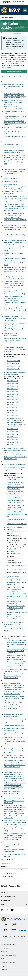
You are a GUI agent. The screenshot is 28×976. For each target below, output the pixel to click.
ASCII (20, 531)
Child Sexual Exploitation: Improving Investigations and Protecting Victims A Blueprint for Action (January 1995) (15, 95)
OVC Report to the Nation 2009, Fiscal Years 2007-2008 (15, 492)
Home (2, 17)
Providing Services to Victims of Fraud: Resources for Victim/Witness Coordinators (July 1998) (15, 675)
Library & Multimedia (9, 17)
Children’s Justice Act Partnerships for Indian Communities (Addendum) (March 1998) (14, 102)
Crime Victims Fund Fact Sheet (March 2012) (15, 133)
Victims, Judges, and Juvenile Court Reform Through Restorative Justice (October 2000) (14, 800)
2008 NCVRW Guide (12, 405)
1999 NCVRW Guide (12, 437)
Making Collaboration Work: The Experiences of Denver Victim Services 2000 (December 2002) (14, 318)
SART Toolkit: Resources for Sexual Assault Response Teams (14, 715)
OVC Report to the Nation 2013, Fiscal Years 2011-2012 (15, 483)
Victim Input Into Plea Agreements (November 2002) (16, 618)
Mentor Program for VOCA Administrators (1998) (11, 334)
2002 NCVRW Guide (12, 428)
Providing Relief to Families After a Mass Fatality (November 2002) (15, 670)
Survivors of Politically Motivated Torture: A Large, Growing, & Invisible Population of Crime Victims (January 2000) (14, 740)
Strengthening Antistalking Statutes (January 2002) (17, 613)
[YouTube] (12, 910)
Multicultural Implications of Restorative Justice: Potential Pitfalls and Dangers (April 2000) (15, 340)
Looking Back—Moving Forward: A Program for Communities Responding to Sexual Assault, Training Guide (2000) (15, 309)
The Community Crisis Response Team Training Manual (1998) (15, 117)
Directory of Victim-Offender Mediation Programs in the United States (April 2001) (15, 162)
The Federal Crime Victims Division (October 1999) (13, 192)
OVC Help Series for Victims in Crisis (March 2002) (14, 528)
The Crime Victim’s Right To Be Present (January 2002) (15, 579)
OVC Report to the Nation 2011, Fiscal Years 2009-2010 (15, 487)
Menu (25, 10)
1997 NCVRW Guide (12, 442)
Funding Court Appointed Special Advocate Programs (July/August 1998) (15, 218)
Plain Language (4, 948)
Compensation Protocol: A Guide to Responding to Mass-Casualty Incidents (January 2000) (15, 122)
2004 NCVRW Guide (12, 415)
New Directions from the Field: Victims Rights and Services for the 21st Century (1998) (15, 450)
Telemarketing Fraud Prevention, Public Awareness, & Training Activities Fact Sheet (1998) (15, 751)
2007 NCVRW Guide (12, 407)
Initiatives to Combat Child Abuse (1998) (13, 254)
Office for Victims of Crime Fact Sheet (14, 464)
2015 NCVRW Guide (12, 386)
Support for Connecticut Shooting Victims (13, 734)
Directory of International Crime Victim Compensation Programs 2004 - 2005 (15, 156)
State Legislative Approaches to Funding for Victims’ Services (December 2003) (16, 607)
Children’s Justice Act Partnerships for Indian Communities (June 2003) (14, 108)
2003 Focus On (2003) (10, 184)
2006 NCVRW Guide (12, 410)
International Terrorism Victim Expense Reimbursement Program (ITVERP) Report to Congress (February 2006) (15, 269)
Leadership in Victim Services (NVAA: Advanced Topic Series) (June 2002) (14, 278)
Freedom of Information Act (8, 962)
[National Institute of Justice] (22, 925)
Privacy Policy (4, 951)
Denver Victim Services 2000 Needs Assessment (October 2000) (14, 151)
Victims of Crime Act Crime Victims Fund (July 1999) (14, 817)
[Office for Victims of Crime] (14, 931)
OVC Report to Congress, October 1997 (16, 520)
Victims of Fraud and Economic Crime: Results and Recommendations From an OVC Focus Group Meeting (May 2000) (15, 822)
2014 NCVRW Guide (12, 388)
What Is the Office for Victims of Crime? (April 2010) (15, 846)
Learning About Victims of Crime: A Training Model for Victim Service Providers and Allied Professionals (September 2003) (14, 284)
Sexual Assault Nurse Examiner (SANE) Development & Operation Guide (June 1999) (15, 721)
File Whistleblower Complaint (8, 944)
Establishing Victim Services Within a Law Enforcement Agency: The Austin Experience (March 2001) (14, 171)
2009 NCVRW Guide (12, 402)
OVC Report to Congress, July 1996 (17, 523)
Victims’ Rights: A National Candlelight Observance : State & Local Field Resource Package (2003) (16, 423)
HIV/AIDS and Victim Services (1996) (14, 235)
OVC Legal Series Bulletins (11, 576)
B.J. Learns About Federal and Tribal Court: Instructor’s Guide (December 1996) (14, 86)
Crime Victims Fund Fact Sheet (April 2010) (14, 137)
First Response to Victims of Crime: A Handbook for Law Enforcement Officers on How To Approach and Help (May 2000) (15, 199)
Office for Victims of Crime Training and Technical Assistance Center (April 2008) (15, 469)
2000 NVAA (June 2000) (13, 363)
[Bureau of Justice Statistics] (14, 926)
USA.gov (3, 966)
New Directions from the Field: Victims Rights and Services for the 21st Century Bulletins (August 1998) (15, 456)
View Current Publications (14, 71)
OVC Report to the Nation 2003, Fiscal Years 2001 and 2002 (15, 506)
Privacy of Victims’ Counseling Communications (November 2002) (17, 593)
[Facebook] (2, 910)
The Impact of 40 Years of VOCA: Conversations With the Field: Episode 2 (16, 664)
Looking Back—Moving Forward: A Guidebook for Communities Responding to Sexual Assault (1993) (14, 292)
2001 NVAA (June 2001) (13, 360)
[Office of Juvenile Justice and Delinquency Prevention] (5, 931)
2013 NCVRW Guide (12, 391)
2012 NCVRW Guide (12, 394)
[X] (8, 910)
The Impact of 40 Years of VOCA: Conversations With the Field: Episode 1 (16, 657)
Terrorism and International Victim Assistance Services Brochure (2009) (14, 756)
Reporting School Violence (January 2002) (17, 597)
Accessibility (4, 941)
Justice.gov (4, 969)
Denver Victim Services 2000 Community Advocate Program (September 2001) (12, 146)
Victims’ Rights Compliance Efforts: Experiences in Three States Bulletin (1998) (14, 829)
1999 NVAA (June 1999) (13, 366)
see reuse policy (17, 32)
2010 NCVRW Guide (12, 399)
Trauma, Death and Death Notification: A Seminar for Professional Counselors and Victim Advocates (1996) (15, 764)
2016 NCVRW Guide (12, 383)
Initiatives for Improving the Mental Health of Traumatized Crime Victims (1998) (14, 249)
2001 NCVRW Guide (12, 431)
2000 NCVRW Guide (12, 434)
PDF (25, 531)
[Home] (15, 10)
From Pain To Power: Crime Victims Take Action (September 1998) (14, 214)
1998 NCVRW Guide (12, 439)
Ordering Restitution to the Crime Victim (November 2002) (16, 588)
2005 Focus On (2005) (10, 181)
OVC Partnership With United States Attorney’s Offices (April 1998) (14, 623)
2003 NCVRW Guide (12, 418)
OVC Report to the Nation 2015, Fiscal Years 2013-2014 (15, 478)
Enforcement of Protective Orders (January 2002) (16, 583)
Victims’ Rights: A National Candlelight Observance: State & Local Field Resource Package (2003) (14, 835)
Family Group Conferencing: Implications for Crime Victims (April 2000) (15, 188)
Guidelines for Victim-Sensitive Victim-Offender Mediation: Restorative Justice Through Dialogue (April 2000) (15, 227)
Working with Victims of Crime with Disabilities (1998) (14, 850)
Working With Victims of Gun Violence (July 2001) (14, 855)
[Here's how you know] (14, 2)
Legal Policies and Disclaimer (8, 955)
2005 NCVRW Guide (12, 413)
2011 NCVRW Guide (12, 397)
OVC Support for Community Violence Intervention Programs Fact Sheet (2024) (14, 629)
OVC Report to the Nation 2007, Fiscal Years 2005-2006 (15, 497)
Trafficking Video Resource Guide (13, 760)
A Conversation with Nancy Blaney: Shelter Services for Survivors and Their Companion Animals (16, 642)
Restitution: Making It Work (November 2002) (14, 602)
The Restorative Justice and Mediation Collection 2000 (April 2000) (14, 692)
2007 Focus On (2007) (10, 179)
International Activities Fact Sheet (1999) (13, 263)
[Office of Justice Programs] (4, 10)
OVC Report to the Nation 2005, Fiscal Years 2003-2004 (15, 501)
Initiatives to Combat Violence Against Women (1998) (14, 259)
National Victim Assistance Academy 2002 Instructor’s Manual (14, 373)
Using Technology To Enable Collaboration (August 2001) (12, 792)
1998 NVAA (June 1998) (13, 369)
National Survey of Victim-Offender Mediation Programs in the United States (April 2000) (15, 349)
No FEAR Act (4, 959)
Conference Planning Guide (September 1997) (15, 128)
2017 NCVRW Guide (12, 380)
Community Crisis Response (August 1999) (14, 112)
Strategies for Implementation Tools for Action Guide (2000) (15, 729)
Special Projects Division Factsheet (14, 725)
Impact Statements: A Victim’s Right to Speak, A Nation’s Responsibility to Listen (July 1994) (15, 242)
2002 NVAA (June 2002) (13, 358)
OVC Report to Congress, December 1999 (17, 515)
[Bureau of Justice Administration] (5, 925)
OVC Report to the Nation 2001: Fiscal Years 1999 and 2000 (15, 511)
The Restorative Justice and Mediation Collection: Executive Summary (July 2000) (14, 698)
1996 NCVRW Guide (12, 445)
